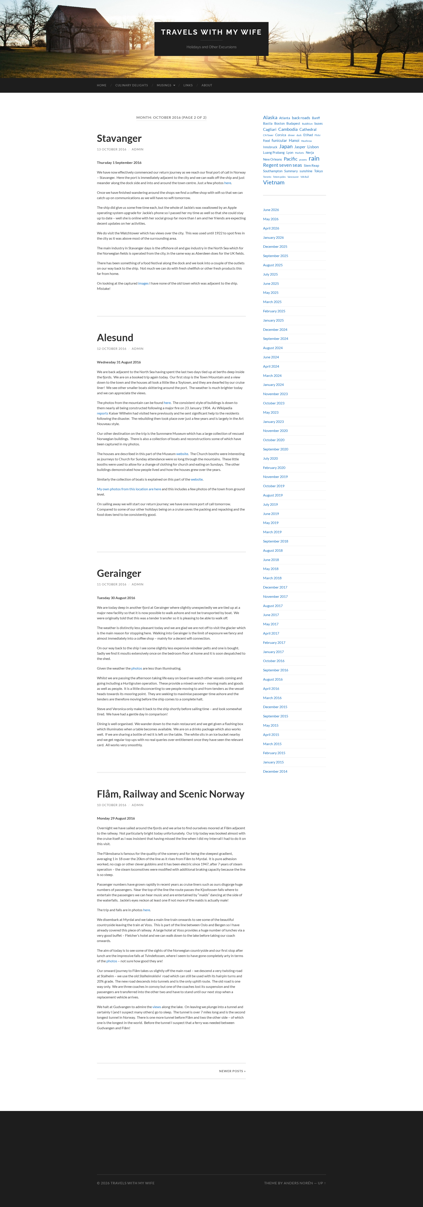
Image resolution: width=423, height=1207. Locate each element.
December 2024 (275, 329)
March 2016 (272, 698)
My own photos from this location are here (129, 489)
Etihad (308, 135)
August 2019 (273, 495)
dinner (291, 135)
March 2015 (272, 744)
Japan (286, 146)
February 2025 (274, 311)
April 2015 (271, 734)
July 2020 (270, 458)
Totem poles (279, 176)
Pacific (290, 158)
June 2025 (271, 283)
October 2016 (273, 661)
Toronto (267, 176)
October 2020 (273, 440)
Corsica (280, 135)
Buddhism (307, 123)
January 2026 (273, 237)
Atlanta (284, 118)
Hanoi (294, 140)
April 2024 (271, 366)
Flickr (318, 135)
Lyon (289, 152)
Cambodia (288, 129)
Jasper (300, 146)
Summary (291, 171)
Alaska (270, 117)
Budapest (293, 123)
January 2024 (273, 384)
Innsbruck (270, 147)
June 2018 (271, 559)
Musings (164, 85)
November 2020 (275, 430)
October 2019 (273, 486)
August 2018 (273, 550)
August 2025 (273, 265)
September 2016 (275, 670)
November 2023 (275, 394)
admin (138, 149)
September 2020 (275, 449)
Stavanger (119, 138)
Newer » (232, 1071)
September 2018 (275, 541)
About (207, 85)
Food (266, 141)
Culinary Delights (131, 85)
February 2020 (274, 467)
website (182, 454)
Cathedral (308, 129)
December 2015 (275, 707)
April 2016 (271, 688)
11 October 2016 (111, 584)
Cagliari (269, 129)
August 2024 (273, 348)
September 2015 (275, 716)
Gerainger (119, 573)
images (143, 283)
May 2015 (270, 725)
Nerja (310, 152)
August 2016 (273, 679)
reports (102, 413)
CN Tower (268, 135)
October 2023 (273, 403)
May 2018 (270, 568)
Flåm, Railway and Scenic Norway (171, 794)
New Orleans (272, 159)
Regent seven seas (282, 165)
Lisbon (313, 146)
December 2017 (275, 587)
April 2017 (271, 633)
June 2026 (271, 209)
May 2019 (270, 522)
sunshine (306, 171)
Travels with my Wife (211, 32)
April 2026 (271, 228)
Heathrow (306, 140)
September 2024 (275, 338)
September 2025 (275, 256)
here (227, 183)
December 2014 (275, 771)
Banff (316, 118)
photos (136, 668)
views (156, 1007)
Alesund (115, 337)
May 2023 (270, 412)
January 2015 (273, 762)
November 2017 (275, 596)
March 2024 (272, 375)
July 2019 (270, 504)
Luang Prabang (274, 152)
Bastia (268, 123)
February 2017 (274, 642)
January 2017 (273, 652)
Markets (299, 152)
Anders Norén (298, 1183)
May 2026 (270, 219)
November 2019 (275, 476)
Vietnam (273, 182)
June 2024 (271, 357)
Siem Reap (311, 165)
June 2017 (271, 615)
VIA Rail (305, 176)
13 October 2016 (111, 149)
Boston (279, 123)
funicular (279, 140)
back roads (301, 117)
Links (188, 85)
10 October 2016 (111, 805)
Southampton (272, 171)
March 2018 (272, 578)
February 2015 (274, 753)
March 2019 (272, 532)
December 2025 (275, 246)
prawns (303, 159)
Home (102, 85)
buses (318, 123)
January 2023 (273, 421)
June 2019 (271, 513)
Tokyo (318, 171)
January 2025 (273, 320)
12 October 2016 (111, 348)
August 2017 (273, 606)
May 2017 (270, 624)
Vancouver (293, 176)
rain (314, 158)
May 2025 (270, 292)
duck (299, 135)
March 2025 (272, 302)
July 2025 (270, 274)
